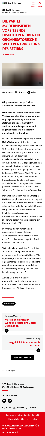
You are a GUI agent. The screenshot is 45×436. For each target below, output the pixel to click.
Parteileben (9, 303)
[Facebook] (10, 401)
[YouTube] (4, 401)
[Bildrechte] (40, 83)
